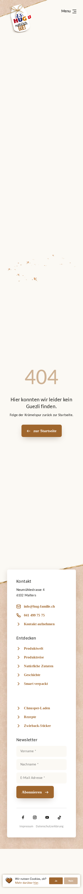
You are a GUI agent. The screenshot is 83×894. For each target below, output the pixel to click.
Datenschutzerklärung (50, 826)
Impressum (26, 826)
